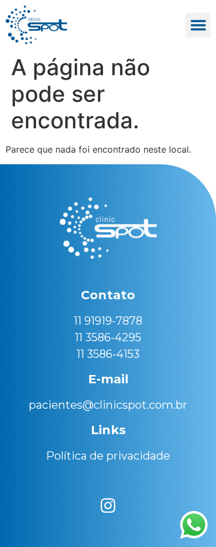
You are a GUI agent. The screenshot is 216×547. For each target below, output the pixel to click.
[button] (198, 25)
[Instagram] (108, 505)
